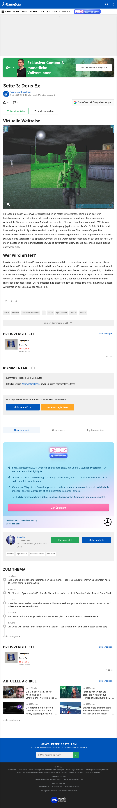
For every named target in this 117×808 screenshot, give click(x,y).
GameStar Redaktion (20, 92)
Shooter (83, 312)
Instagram (58, 786)
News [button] (24, 11)
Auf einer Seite (17, 111)
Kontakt (105, 769)
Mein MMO (57, 779)
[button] (106, 4)
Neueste (21, 430)
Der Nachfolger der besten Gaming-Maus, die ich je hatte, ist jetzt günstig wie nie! (39, 712)
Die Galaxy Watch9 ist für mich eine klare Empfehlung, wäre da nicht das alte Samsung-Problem (40, 696)
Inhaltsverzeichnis (45, 111)
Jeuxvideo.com (77, 779)
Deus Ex (73, 312)
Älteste (58, 430)
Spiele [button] (16, 11)
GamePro (47, 779)
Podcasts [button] (52, 11)
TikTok (66, 786)
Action (50, 312)
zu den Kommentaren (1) (56, 322)
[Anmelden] (76, 755)
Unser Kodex (33, 769)
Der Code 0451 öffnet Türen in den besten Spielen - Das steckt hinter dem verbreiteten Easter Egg (57, 626)
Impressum (12, 769)
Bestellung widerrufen (74, 769)
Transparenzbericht (92, 772)
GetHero (66, 779)
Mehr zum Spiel (97, 540)
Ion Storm (51, 553)
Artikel (6, 312)
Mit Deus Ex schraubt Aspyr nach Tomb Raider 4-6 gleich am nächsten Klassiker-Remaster (53, 616)
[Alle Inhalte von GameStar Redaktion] (6, 94)
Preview (15, 312)
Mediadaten (43, 772)
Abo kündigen (58, 769)
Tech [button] (41, 11)
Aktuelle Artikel (19, 681)
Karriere (88, 769)
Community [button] (65, 11)
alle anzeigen (105, 333)
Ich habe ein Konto (23, 407)
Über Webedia (46, 769)
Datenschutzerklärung (58, 772)
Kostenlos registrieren (57, 407)
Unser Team (22, 769)
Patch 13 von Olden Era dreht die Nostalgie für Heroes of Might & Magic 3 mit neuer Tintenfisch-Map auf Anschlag (96, 697)
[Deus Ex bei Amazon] (11, 345)
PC (44, 312)
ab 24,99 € (24, 348)
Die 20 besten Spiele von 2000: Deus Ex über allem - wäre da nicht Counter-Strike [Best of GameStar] (59, 593)
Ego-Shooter (61, 312)
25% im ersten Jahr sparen (94, 67)
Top (95, 430)
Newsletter (96, 769)
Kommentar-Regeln (31, 383)
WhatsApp (74, 786)
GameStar (38, 779)
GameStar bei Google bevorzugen (95, 102)
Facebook (49, 786)
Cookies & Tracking (75, 772)
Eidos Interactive (37, 553)
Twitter (41, 786)
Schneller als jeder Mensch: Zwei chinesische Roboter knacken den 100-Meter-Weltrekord (97, 712)
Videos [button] (33, 11)
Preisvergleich (18, 334)
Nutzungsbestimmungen (27, 772)
